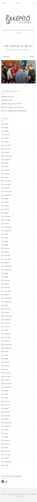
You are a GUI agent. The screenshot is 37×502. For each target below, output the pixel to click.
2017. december (5, 412)
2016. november (6, 454)
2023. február (5, 252)
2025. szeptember (6, 156)
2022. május (4, 273)
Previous (7, 56)
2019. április (4, 358)
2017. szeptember (6, 422)
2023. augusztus (6, 230)
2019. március (5, 362)
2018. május (4, 394)
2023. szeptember (6, 227)
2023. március (5, 248)
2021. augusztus (6, 302)
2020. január (5, 330)
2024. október (5, 188)
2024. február (5, 209)
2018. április (4, 398)
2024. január (4, 213)
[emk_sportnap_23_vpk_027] (18, 71)
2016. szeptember (6, 462)
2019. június (4, 351)
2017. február (5, 444)
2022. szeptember (6, 266)
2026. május (4, 127)
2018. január (4, 408)
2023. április (4, 245)
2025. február (5, 174)
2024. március (5, 206)
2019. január (4, 369)
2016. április (4, 465)
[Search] (34, 3)
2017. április (4, 437)
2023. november (6, 220)
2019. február (5, 366)
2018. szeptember (6, 383)
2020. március (5, 323)
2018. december (6, 373)
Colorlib (29, 494)
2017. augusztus (6, 426)
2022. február (5, 284)
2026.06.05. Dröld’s (7, 100)
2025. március (5, 170)
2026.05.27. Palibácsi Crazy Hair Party (12, 107)
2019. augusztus (6, 348)
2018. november (6, 376)
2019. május (4, 355)
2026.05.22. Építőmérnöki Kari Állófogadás (14, 111)
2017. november (6, 415)
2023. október (5, 223)
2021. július (4, 305)
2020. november (6, 309)
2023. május (4, 241)
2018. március (5, 401)
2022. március (5, 280)
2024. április (5, 202)
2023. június (4, 238)
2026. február (5, 138)
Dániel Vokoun (26, 50)
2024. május (4, 198)
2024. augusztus (6, 195)
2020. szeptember (6, 316)
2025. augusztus (6, 159)
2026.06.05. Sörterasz (7, 96)
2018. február (5, 405)
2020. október (5, 312)
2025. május (4, 163)
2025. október (5, 152)
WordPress (19, 496)
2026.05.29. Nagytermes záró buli (11, 104)
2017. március (5, 440)
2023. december (6, 216)
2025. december (6, 145)
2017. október (5, 419)
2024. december (6, 181)
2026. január (4, 142)
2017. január (4, 447)
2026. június (4, 124)
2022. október (5, 262)
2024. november (6, 184)
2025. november (6, 149)
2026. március (5, 134)
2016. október (5, 458)
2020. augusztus (6, 319)
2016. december (6, 451)
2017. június (4, 430)
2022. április (4, 277)
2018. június (4, 390)
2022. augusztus (6, 270)
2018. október (5, 380)
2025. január (4, 177)
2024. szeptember (6, 191)
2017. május (4, 433)
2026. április (5, 131)
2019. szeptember (6, 344)
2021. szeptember (6, 298)
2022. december (6, 255)
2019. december (6, 334)
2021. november (6, 291)
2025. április (5, 166)
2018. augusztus (6, 387)
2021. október (5, 294)
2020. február (5, 326)
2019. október (5, 341)
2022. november (6, 259)
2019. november (6, 337)
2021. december (6, 287)
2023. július (4, 234)
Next (31, 56)
